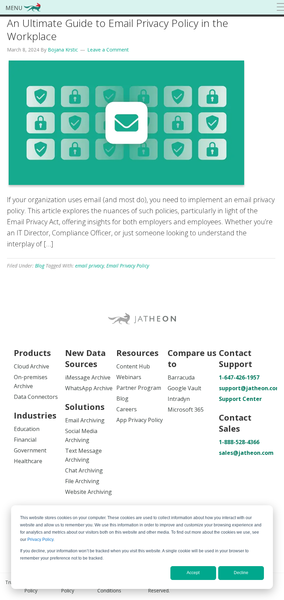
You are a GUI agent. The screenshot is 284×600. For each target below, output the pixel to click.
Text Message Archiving (83, 455)
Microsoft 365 (186, 409)
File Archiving (82, 481)
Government (30, 450)
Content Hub (133, 366)
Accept (193, 572)
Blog (39, 265)
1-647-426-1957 (239, 377)
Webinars (128, 377)
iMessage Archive (87, 377)
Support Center (240, 399)
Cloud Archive (31, 366)
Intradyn (179, 399)
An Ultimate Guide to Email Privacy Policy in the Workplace (117, 29)
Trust (11, 582)
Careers (126, 409)
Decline (241, 572)
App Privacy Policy (139, 420)
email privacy (89, 265)
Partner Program (138, 388)
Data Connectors (36, 397)
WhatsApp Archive (89, 388)
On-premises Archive (30, 381)
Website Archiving (88, 492)
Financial (25, 439)
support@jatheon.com (244, 388)
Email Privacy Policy (127, 265)
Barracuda (181, 377)
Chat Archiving (84, 470)
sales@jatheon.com (244, 453)
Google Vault (184, 388)
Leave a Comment (108, 49)
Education (26, 429)
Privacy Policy (40, 539)
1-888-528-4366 (239, 442)
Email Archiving (85, 420)
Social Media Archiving (81, 435)
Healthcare (28, 461)
